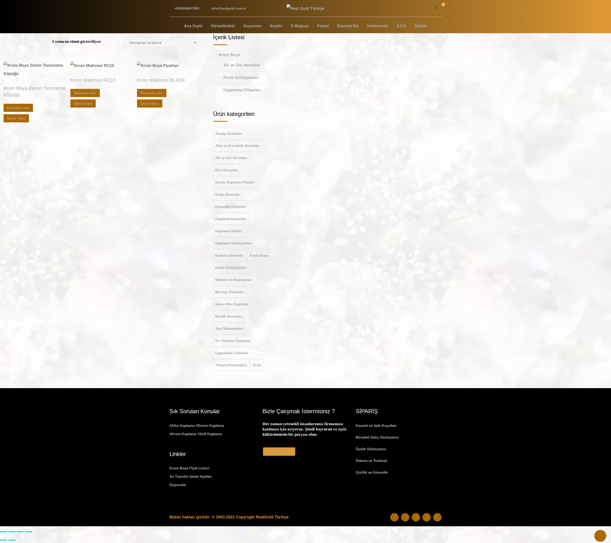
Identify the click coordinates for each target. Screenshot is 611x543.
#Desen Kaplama (210, 426)
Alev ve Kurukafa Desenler (237, 146)
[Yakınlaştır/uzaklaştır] (3, 531)
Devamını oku (18, 108)
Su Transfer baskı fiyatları (190, 476)
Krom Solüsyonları (241, 77)
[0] (440, 8)
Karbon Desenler (229, 255)
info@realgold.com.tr (228, 8)
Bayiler (276, 26)
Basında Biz (348, 26)
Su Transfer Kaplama (232, 341)
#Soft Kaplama (209, 434)
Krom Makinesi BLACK (161, 80)
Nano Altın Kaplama (231, 304)
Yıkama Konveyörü (231, 365)
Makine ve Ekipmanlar (233, 280)
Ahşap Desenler (228, 133)
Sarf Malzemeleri (229, 328)
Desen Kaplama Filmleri (235, 182)
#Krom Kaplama (182, 434)
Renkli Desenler (228, 316)
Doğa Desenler (227, 194)
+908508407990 (186, 8)
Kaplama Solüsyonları (233, 243)
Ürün (257, 365)
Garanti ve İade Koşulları (376, 426)
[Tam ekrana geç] (12, 531)
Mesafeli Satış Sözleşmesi (377, 437)
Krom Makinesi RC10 (92, 80)
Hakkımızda (377, 26)
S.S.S (401, 26)
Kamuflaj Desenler (230, 207)
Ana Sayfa (193, 26)
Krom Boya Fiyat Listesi (189, 468)
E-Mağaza (300, 26)
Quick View (16, 118)
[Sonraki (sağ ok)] (12, 540)
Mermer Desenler (229, 292)
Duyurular (252, 26)
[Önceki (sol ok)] (3, 540)
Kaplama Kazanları (231, 219)
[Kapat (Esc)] (28, 531)
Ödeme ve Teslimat (371, 461)
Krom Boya (229, 55)
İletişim (421, 26)
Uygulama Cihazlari (241, 90)
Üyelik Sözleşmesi (371, 449)
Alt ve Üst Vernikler (241, 65)
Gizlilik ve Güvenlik (372, 472)
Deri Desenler (226, 170)
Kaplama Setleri (228, 231)
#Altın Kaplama (182, 426)
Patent (323, 26)
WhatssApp (279, 451)
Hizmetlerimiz (223, 26)
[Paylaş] (20, 531)
